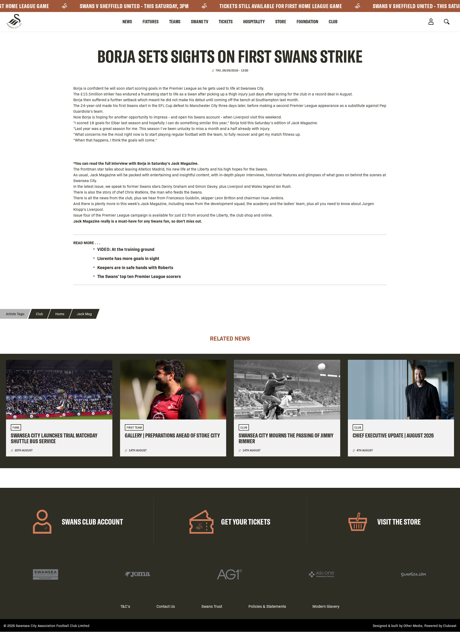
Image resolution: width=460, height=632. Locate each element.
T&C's (125, 606)
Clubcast (449, 625)
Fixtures (151, 21)
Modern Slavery (325, 606)
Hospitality (254, 21)
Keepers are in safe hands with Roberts (135, 267)
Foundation (307, 21)
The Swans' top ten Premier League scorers (139, 276)
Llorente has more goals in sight (128, 258)
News (127, 21)
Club (333, 21)
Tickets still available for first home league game (272, 6)
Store (280, 21)
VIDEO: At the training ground (125, 249)
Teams (174, 21)
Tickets (226, 21)
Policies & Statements (267, 606)
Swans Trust (211, 606)
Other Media (412, 625)
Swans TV (199, 21)
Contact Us (165, 606)
